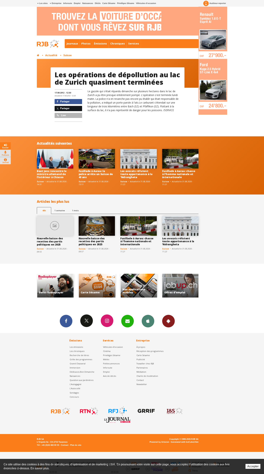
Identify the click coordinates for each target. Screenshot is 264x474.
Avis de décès (109, 376)
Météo (106, 359)
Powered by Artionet (159, 442)
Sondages (74, 393)
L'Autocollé (75, 388)
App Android (168, 321)
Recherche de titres (79, 355)
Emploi (77, 3)
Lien (63, 115)
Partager (64, 101)
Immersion (75, 367)
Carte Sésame (108, 3)
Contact (140, 380)
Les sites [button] (43, 3)
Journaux (72, 43)
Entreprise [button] (56, 3)
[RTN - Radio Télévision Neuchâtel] (89, 411)
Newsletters (127, 321)
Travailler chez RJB (145, 363)
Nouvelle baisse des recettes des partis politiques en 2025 (50, 241)
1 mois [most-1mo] (75, 210)
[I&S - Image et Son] (174, 411)
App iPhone (148, 321)
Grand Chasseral (77, 363)
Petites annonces (111, 363)
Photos (86, 43)
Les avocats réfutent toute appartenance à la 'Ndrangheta (136, 174)
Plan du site (75, 445)
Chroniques (117, 43)
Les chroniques (77, 351)
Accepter (253, 466)
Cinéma (106, 351)
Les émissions (76, 347)
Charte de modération (147, 376)
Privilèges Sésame (125, 3)
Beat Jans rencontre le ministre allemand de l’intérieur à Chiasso (51, 174)
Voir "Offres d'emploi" (178, 286)
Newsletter (141, 384)
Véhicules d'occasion (146, 3)
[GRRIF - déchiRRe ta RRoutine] (146, 411)
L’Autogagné (75, 384)
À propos (140, 347)
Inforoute (67, 3)
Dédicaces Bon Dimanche (82, 372)
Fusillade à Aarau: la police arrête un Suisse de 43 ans (96, 174)
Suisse (67, 55)
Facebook (66, 321)
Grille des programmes (81, 359)
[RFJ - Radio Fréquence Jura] (117, 411)
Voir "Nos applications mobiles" (136, 286)
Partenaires (142, 367)
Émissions (100, 43)
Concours (74, 397)
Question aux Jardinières (81, 380)
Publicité (140, 359)
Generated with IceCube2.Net (184, 442)
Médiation (141, 372)
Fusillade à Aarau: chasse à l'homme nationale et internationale (178, 174)
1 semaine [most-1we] (59, 210)
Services (133, 43)
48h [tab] (44, 210)
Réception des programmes (149, 351)
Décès (98, 3)
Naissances (87, 3)
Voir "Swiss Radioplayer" (53, 286)
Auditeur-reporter (217, 3)
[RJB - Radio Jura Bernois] (60, 411)
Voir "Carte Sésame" (95, 286)
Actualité (51, 55)
